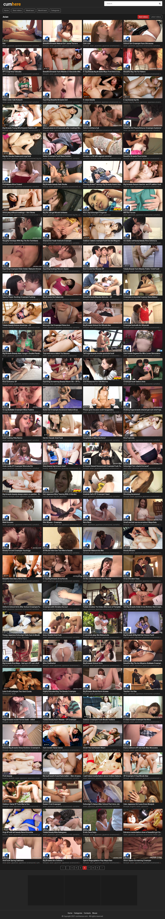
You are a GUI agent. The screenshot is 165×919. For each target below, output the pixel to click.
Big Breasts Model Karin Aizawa (95, 691)
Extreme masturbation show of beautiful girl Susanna (143, 832)
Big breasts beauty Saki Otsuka (55, 184)
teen (85, 215)
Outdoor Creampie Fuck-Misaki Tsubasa (99, 720)
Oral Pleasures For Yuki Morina (95, 382)
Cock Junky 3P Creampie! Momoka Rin (18, 466)
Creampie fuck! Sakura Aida (134, 382)
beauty (85, 102)
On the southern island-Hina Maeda (97, 579)
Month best (42, 10)
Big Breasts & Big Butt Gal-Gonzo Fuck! (138, 635)
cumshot (35, 46)
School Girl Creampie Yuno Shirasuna (138, 43)
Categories (55, 10)
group (41, 130)
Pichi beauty (7, 776)
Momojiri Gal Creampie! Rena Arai (56, 325)
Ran (4, 43)
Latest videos (156, 17)
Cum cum (87, 43)
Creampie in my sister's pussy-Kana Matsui (140, 297)
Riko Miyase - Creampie (52, 522)
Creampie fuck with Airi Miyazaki (136, 325)
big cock (116, 412)
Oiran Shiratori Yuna (131, 579)
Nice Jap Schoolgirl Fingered (95, 212)
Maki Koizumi (8, 522)
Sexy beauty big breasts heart (54, 466)
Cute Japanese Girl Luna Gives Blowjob (138, 804)
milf (41, 187)
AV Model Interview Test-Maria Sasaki (57, 550)
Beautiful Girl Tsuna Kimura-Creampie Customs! (142, 128)
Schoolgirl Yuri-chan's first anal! (136, 466)
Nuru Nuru (87, 522)
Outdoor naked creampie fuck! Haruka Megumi (101, 241)
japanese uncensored (23, 46)
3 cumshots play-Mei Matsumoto (96, 635)
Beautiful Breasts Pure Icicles (135, 156)
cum (9, 4)
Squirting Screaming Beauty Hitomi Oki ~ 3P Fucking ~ (62, 382)
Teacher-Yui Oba (129, 691)
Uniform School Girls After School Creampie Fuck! (22, 607)
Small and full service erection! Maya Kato (140, 522)
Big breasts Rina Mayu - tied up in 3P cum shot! (21, 663)
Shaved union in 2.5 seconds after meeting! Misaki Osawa (62, 128)
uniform (95, 215)
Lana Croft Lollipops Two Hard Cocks (17, 691)
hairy (89, 215)
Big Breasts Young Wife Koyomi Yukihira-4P (20, 128)
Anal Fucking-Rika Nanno (12, 438)
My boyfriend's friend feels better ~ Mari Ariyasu (62, 776)
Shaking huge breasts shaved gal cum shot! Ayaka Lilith (143, 410)
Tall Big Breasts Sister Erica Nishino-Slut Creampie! (143, 607)
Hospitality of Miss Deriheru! (94, 438)
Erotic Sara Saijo (89, 832)
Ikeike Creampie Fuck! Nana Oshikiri (57, 156)
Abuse (94, 913)
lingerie (133, 806)
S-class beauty (89, 100)
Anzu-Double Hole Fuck (52, 635)
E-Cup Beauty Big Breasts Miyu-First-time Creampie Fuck (102, 72)
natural (86, 384)
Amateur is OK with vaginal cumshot (97, 156)
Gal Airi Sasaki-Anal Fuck (53, 438)
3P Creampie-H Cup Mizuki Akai (135, 776)
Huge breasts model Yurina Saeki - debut (19, 720)
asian (5, 46)
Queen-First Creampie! (52, 804)
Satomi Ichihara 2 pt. (91, 128)
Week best (30, 10)
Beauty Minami (129, 550)
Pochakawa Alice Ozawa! (12, 184)
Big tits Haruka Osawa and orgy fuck (17, 156)
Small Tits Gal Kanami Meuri (94, 748)
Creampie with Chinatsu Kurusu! (55, 607)
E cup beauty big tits (131, 100)
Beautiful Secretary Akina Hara (15, 579)
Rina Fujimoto (128, 438)
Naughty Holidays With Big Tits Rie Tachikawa (20, 241)
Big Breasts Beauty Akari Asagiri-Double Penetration (22, 353)
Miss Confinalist (49, 663)
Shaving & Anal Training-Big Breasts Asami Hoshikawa (102, 184)
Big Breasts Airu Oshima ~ (53, 860)
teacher (126, 187)
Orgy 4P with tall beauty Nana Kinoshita (18, 832)
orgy (4, 158)
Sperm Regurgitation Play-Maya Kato (97, 860)
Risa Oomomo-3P (10, 382)
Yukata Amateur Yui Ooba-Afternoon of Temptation (102, 607)
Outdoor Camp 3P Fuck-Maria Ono (16, 804)
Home (6, 10)
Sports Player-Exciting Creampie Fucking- (19, 297)
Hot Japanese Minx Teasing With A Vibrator (60, 494)
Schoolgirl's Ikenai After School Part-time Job (101, 804)
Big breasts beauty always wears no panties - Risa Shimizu (22, 494)
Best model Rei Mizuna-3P (93, 269)
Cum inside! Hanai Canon (53, 748)
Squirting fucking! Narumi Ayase (55, 269)
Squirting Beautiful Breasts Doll (55, 100)
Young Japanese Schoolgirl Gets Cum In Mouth (21, 635)
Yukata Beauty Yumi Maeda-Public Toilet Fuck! (141, 269)
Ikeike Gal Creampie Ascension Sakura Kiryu (60, 410)
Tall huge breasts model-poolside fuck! (98, 353)
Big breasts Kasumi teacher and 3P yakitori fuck (142, 184)
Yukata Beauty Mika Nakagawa (54, 832)
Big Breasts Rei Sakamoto (53, 297)
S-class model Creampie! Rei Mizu (137, 720)
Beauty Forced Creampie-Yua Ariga (16, 550)
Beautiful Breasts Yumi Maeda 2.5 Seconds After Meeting (62, 72)
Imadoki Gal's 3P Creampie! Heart (96, 494)
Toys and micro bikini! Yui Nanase (56, 353)
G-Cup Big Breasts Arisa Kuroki (55, 579)
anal (125, 468)
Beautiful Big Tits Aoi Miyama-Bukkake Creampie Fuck (143, 663)
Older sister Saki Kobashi (13, 100)
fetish (115, 750)
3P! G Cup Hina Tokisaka (12, 72)
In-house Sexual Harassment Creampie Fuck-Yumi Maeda (102, 466)
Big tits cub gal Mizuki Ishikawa (55, 212)
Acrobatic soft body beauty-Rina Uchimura (140, 241)
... (67, 868)
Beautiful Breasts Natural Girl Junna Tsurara (60, 43)
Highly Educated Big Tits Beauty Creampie (59, 691)
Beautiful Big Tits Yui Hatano (134, 72)
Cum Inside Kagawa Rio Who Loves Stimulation (141, 353)
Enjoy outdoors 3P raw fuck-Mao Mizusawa (140, 748)
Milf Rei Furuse (129, 212)
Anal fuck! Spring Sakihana (13, 860)
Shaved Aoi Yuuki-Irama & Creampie (57, 241)
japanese (10, 46)
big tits (132, 102)
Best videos (17, 10)
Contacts (87, 913)
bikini (45, 356)
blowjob (46, 46)
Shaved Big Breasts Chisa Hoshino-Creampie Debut (22, 748)
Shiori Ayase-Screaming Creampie (137, 860)
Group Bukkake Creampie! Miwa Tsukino (18, 410)
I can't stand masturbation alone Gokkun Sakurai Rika (102, 776)
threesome (7, 694)
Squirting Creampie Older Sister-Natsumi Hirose (22, 269)
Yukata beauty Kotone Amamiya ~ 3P (17, 325)
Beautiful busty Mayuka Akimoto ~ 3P (97, 297)
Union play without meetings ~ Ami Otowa (19, 212)
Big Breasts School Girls (93, 663)
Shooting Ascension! (131, 494)
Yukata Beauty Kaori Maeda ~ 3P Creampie (59, 720)
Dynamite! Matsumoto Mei (93, 550)
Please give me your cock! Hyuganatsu (98, 410)
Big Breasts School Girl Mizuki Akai (97, 325)
